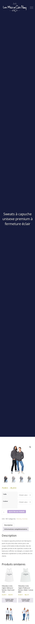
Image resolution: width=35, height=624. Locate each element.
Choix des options (9, 600)
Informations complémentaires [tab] (15, 529)
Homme (24, 519)
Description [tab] (8, 525)
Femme (19, 519)
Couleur (5, 501)
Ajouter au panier (16, 512)
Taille (5, 494)
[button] (30, 447)
